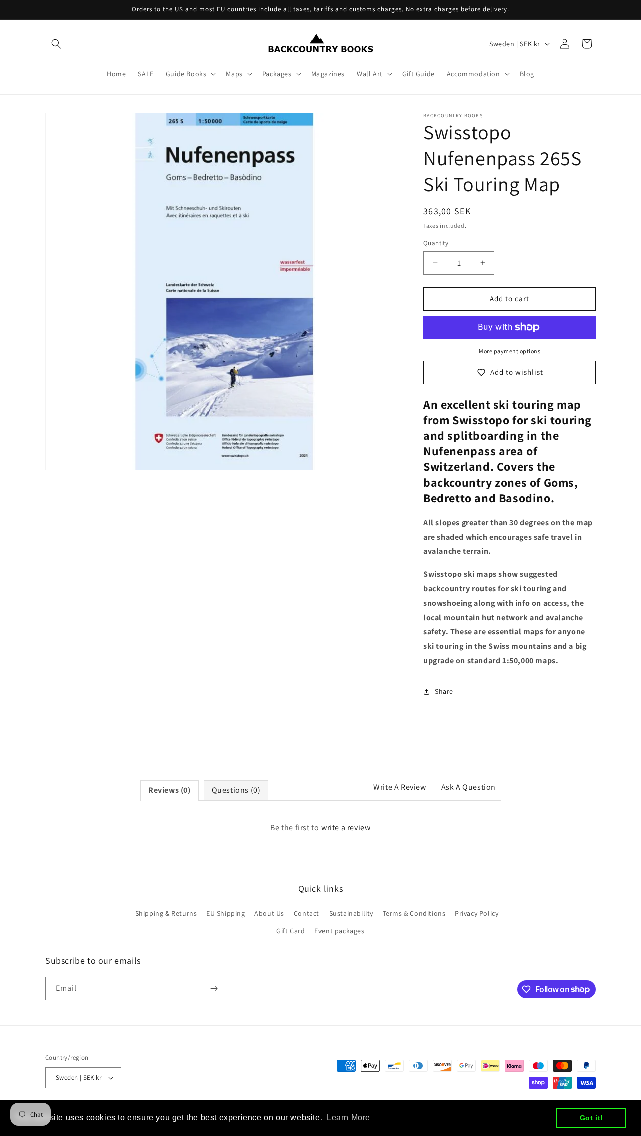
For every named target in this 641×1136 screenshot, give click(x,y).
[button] (56, 44)
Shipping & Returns (166, 913)
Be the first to (320, 827)
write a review (345, 827)
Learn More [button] (348, 1117)
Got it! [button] (591, 1118)
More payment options (509, 351)
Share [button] (444, 691)
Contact (306, 913)
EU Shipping (225, 913)
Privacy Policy (476, 913)
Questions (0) (236, 790)
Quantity (435, 243)
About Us (269, 913)
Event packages (339, 930)
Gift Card (290, 930)
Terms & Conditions (414, 913)
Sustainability (351, 913)
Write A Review (399, 787)
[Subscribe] (214, 988)
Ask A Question (468, 787)
